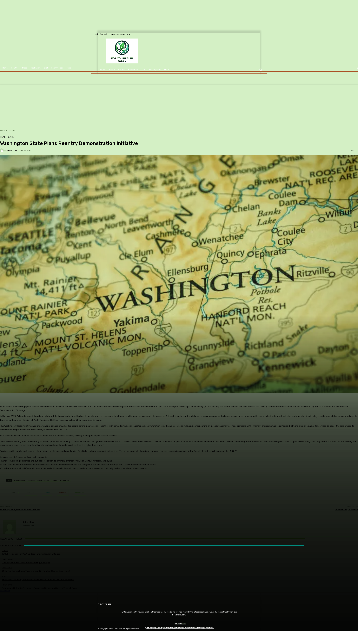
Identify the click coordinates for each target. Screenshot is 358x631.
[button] (260, 69)
